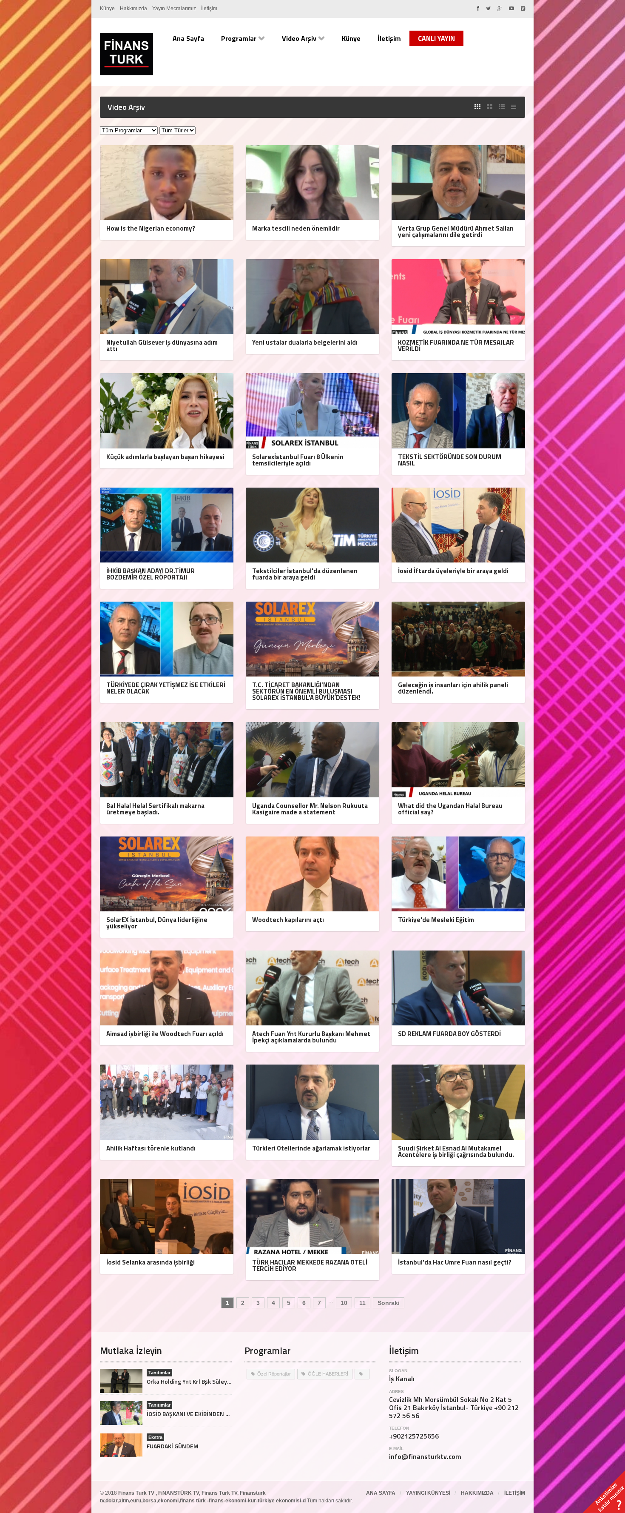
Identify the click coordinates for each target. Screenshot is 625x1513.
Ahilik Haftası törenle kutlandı (151, 1148)
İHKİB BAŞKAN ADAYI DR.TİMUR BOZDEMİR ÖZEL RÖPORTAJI (150, 574)
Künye (107, 8)
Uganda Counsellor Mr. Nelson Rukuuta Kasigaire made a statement (310, 809)
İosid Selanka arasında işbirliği (150, 1262)
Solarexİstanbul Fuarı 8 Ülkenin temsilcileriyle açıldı (298, 460)
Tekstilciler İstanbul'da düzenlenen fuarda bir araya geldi (305, 574)
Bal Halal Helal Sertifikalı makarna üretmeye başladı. (155, 809)
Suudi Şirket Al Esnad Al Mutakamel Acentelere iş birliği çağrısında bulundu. (456, 1151)
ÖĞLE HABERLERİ (328, 1373)
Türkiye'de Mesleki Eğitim (436, 920)
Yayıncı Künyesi (428, 1493)
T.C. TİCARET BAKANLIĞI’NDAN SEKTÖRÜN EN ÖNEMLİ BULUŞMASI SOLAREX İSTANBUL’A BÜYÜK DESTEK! (306, 691)
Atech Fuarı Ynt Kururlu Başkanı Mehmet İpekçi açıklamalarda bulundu (311, 1037)
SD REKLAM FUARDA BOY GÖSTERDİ (449, 1034)
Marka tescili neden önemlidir (296, 228)
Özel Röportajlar (274, 1373)
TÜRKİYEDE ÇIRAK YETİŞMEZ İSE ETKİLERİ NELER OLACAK (165, 688)
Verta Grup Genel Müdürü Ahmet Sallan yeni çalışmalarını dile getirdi (456, 231)
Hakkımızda (133, 8)
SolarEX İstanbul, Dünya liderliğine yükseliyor (156, 923)
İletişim (209, 8)
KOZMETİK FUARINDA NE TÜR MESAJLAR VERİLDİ (456, 345)
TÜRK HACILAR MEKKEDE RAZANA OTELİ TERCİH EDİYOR (309, 1265)
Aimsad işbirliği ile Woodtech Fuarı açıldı (165, 1034)
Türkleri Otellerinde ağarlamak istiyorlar (311, 1148)
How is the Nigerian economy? (150, 228)
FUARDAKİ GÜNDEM (173, 1446)
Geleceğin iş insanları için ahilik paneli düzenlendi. (453, 688)
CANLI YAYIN (436, 38)
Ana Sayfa (188, 38)
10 (344, 1302)
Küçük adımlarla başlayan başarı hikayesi (165, 457)
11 (362, 1302)
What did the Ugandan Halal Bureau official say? (450, 809)
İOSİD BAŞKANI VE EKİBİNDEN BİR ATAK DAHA (205, 1413)
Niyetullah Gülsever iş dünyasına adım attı (162, 345)
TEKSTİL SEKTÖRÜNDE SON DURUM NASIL (449, 460)
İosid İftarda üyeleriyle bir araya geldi (453, 571)
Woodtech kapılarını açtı (288, 920)
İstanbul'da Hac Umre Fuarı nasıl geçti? (454, 1262)
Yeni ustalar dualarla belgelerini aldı (305, 342)
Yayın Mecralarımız (174, 8)
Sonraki (389, 1302)
